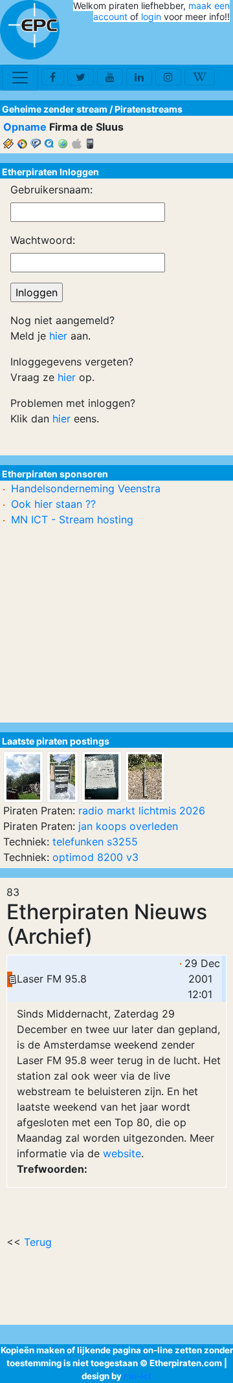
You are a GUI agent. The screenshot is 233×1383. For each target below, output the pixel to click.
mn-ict (137, 1376)
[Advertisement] (154, 44)
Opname (25, 126)
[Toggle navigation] (20, 78)
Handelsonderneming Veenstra (86, 488)
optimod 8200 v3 (95, 857)
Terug (38, 1242)
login (151, 16)
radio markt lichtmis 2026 (141, 810)
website (122, 1153)
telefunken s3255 (95, 841)
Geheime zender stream (54, 108)
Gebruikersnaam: (51, 189)
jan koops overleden (128, 826)
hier (58, 335)
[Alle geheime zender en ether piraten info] (30, 30)
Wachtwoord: (42, 240)
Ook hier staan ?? (53, 503)
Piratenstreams (149, 108)
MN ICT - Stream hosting (72, 519)
